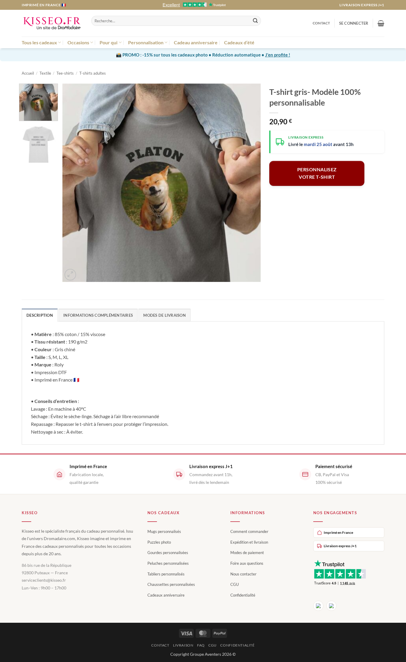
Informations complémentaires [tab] (98, 315)
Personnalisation (145, 42)
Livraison (183, 645)
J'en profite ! (277, 54)
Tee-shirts (65, 73)
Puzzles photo (159, 542)
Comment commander (249, 531)
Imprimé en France (338, 532)
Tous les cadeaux (39, 42)
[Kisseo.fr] (52, 23)
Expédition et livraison (249, 542)
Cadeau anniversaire (196, 42)
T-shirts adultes (92, 73)
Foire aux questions (246, 563)
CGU (234, 584)
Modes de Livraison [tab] (164, 315)
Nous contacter (243, 574)
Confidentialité (242, 595)
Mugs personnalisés (164, 531)
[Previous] (74, 183)
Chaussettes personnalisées (171, 584)
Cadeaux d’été (239, 42)
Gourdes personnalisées (167, 552)
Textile (45, 73)
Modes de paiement (247, 552)
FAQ (201, 645)
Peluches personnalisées (168, 563)
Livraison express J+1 (361, 5)
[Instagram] (331, 606)
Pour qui (108, 42)
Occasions (78, 42)
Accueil (28, 73)
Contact (321, 23)
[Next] (249, 183)
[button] (354, 23)
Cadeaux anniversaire (166, 595)
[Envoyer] (255, 21)
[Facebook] (318, 606)
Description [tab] (39, 315)
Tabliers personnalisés (166, 574)
